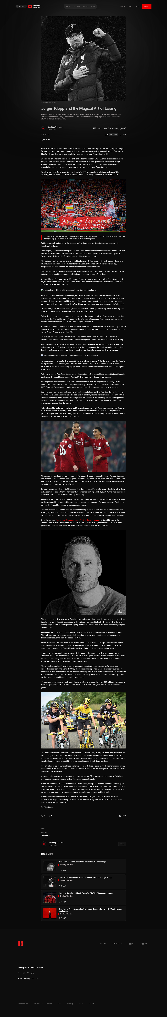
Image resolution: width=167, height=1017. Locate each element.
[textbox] (83, 478)
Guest (91, 1004)
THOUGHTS (117, 944)
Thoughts (76, 6)
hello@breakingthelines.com (30, 967)
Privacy (36, 1004)
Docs (81, 1004)
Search (122, 6)
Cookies (49, 1004)
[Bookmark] (50, 135)
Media (85, 6)
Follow (122, 844)
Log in (137, 6)
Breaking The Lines (55, 127)
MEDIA (130, 944)
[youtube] (28, 973)
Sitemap (70, 1004)
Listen (115, 135)
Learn (130, 6)
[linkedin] (23, 973)
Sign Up (147, 6)
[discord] (32, 973)
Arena (68, 6)
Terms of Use (23, 1004)
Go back (22, 6)
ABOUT (144, 944)
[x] (19, 973)
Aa (106, 134)
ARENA (103, 944)
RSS (59, 1004)
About (93, 6)
